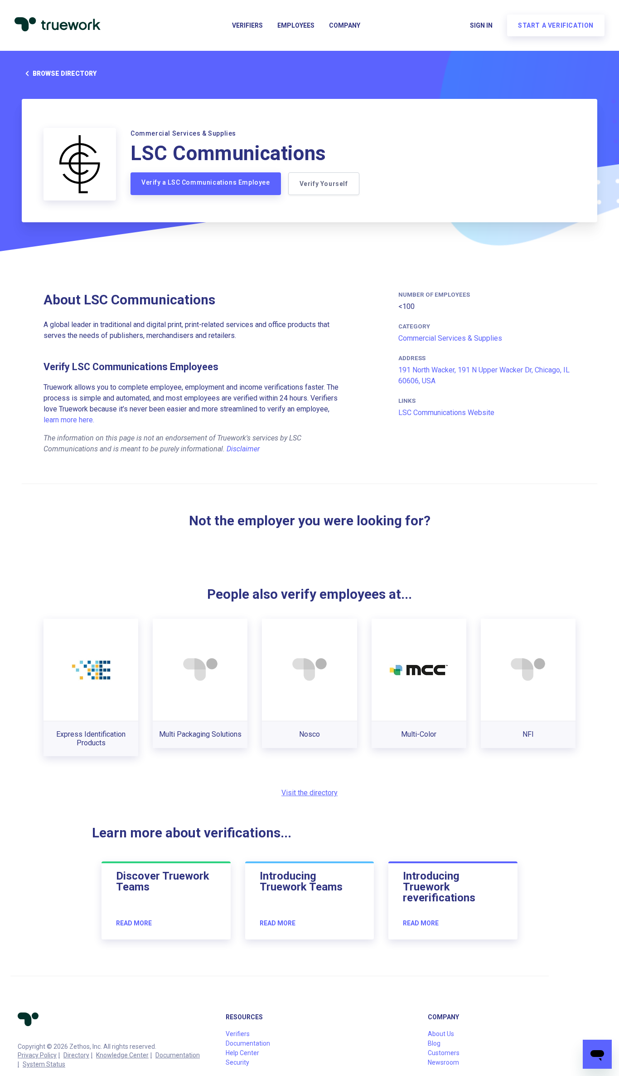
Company (344, 25)
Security (237, 1062)
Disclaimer (243, 449)
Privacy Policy (37, 1055)
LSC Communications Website (446, 412)
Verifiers (247, 25)
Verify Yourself (324, 183)
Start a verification (556, 25)
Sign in (481, 25)
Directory (76, 1055)
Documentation (177, 1055)
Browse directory (65, 73)
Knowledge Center (122, 1055)
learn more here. (69, 420)
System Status (44, 1064)
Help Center (242, 1052)
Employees (295, 25)
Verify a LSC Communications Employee (205, 182)
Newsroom (443, 1062)
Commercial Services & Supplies (450, 338)
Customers (443, 1052)
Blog (434, 1043)
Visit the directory (309, 792)
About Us (441, 1033)
